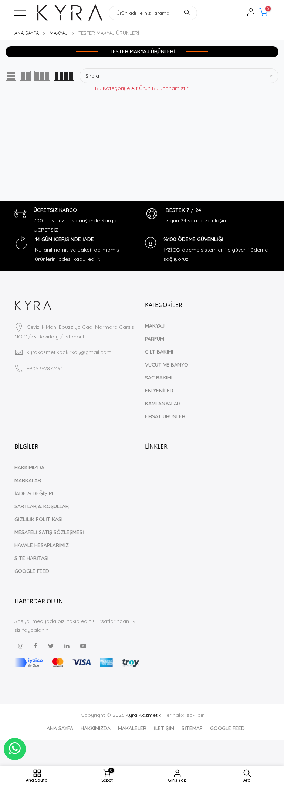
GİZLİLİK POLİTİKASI (38, 519)
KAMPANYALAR (162, 403)
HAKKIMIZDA (29, 467)
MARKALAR (27, 480)
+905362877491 (45, 368)
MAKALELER (132, 728)
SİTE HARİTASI (31, 558)
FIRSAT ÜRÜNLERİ (166, 416)
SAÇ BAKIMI (158, 377)
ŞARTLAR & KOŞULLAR (41, 506)
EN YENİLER (159, 390)
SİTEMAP (192, 728)
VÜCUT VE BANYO (166, 364)
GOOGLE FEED (31, 571)
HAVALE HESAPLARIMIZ (41, 545)
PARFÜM (154, 338)
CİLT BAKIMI (159, 351)
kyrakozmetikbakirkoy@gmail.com (69, 352)
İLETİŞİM (164, 728)
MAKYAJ (59, 33)
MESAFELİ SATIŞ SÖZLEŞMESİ (49, 532)
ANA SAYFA (26, 33)
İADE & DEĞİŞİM (33, 493)
